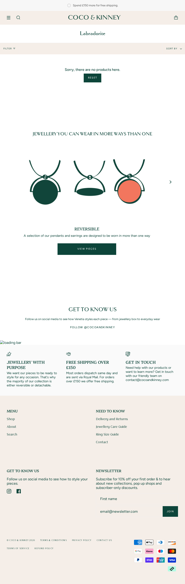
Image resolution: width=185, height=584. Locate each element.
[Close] (155, 252)
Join (142, 319)
